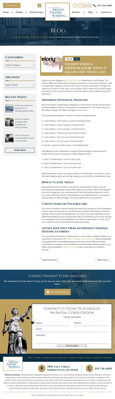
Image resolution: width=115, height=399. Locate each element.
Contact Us (106, 12)
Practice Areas (36, 12)
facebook (75, 5)
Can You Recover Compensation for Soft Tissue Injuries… (24, 138)
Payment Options (59, 292)
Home (6, 12)
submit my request (72, 345)
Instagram (89, 5)
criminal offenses (73, 80)
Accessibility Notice (67, 395)
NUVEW (34, 395)
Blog (90, 12)
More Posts (20, 150)
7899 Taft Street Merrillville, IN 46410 (62, 368)
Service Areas (62, 358)
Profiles (19, 12)
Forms (88, 358)
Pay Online (12, 5)
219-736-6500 (104, 5)
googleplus (85, 5)
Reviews (76, 12)
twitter (80, 5)
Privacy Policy (79, 395)
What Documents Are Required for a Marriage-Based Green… (24, 108)
